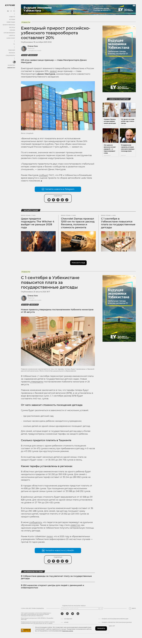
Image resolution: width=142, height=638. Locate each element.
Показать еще (78, 263)
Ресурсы (12, 27)
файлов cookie (67, 631)
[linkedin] (77, 613)
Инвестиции (11, 22)
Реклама (12, 53)
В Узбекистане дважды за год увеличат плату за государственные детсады (56, 577)
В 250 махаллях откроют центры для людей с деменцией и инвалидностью (52, 586)
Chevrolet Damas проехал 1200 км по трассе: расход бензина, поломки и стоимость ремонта (78, 223)
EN (14, 11)
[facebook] (62, 613)
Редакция (11, 50)
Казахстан (11, 65)
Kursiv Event (11, 38)
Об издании (68, 619)
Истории (12, 19)
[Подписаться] (101, 608)
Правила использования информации (115, 619)
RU (8, 11)
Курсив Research (9, 33)
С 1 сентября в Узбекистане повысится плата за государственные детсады (118, 223)
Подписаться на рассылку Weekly (74, 605)
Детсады (25, 304)
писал (49, 536)
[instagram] (67, 613)
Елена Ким (33, 46)
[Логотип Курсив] (10, 5)
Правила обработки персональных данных (117, 622)
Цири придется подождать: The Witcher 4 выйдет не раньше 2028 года (37, 223)
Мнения (12, 30)
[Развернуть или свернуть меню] (14, 44)
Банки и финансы (9, 25)
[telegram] (72, 613)
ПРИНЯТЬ (101, 628)
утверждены (36, 381)
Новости (12, 17)
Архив (66, 622)
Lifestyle (12, 35)
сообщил (43, 175)
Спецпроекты (10, 55)
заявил (53, 71)
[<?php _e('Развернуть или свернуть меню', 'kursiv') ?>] (14, 62)
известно (75, 525)
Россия (24, 55)
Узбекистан (11, 67)
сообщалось (35, 522)
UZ (11, 11)
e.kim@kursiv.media (34, 50)
